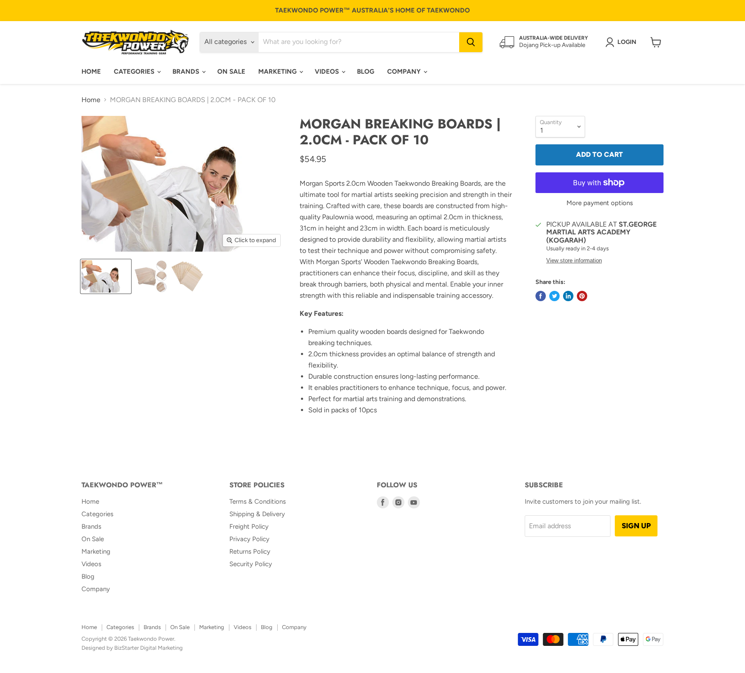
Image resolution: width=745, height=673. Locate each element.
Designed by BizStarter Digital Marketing (132, 648)
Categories (135, 71)
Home (91, 71)
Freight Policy (249, 526)
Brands (186, 71)
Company (405, 71)
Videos (328, 71)
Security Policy (250, 564)
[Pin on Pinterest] (582, 296)
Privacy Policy (249, 539)
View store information (574, 261)
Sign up (636, 525)
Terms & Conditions (257, 501)
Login (626, 42)
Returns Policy (249, 551)
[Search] (470, 42)
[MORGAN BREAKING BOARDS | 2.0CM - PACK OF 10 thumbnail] (106, 276)
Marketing (278, 71)
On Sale (231, 71)
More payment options (600, 203)
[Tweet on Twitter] (554, 296)
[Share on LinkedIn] (568, 296)
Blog (365, 71)
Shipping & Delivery (257, 514)
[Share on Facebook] (540, 296)
